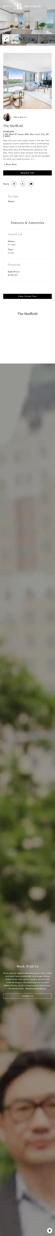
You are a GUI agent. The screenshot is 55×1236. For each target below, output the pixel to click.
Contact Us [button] (28, 996)
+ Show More (10, 164)
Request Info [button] (27, 173)
